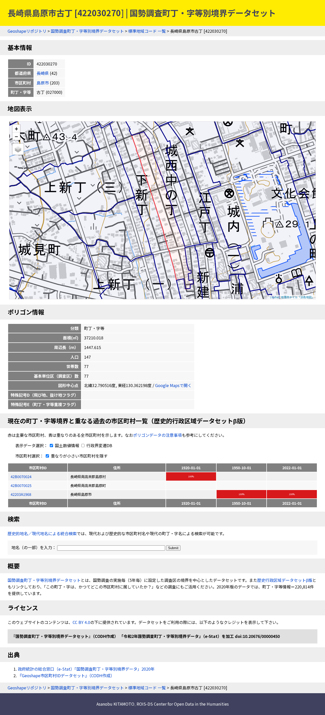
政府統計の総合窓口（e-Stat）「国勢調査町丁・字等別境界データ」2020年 (86, 669)
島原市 (43, 83)
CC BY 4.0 (81, 622)
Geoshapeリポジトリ (27, 31)
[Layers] (18, 149)
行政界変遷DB (98, 445)
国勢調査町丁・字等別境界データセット (87, 31)
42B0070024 (21, 476)
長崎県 (43, 73)
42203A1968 (21, 494)
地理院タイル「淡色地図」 (297, 297)
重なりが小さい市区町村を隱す (79, 456)
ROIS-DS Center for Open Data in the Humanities (183, 704)
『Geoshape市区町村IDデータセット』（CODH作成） (66, 675)
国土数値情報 (67, 445)
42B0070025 (21, 485)
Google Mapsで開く (173, 385)
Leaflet (274, 297)
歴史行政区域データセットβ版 (284, 580)
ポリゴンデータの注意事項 (157, 435)
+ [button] (16, 128)
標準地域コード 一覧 (147, 31)
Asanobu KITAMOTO (115, 704)
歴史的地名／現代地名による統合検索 (42, 533)
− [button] (16, 136)
